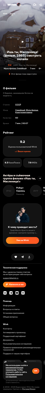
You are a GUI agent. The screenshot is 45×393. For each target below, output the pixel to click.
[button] (4, 5)
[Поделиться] (22, 256)
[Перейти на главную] (20, 5)
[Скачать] (29, 256)
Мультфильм (32, 110)
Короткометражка (23, 112)
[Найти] (34, 4)
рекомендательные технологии (14, 368)
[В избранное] (15, 256)
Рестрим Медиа (28, 389)
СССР (18, 105)
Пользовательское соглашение (14, 375)
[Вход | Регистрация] (40, 4)
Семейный (20, 110)
